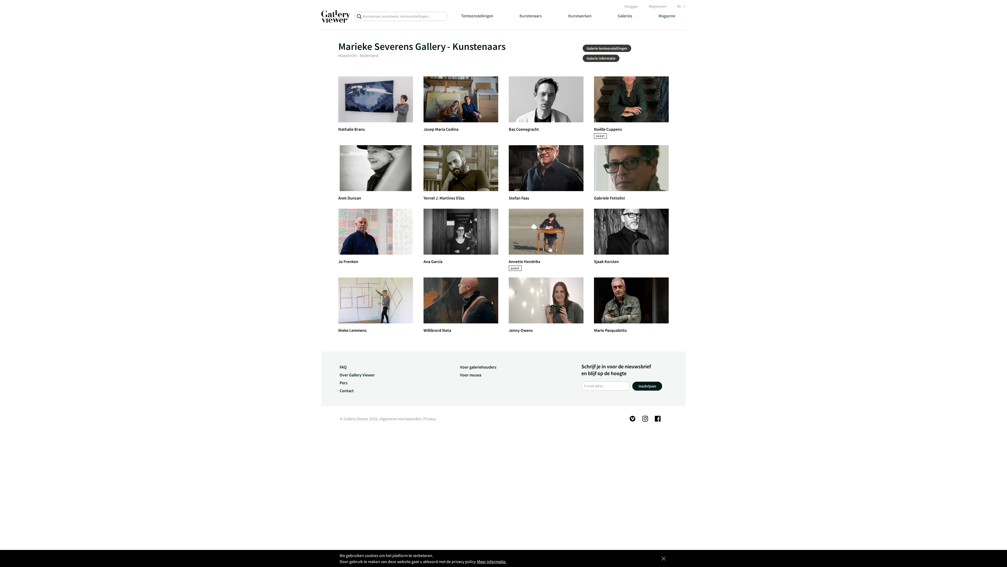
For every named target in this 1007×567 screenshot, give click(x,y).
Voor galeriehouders (478, 367)
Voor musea (470, 374)
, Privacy (428, 418)
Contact (347, 390)
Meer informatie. (491, 561)
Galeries (625, 15)
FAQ (343, 367)
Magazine (666, 15)
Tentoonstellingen (477, 15)
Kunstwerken (580, 15)
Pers (343, 382)
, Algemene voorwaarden (399, 418)
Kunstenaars (530, 15)
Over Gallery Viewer (357, 374)
